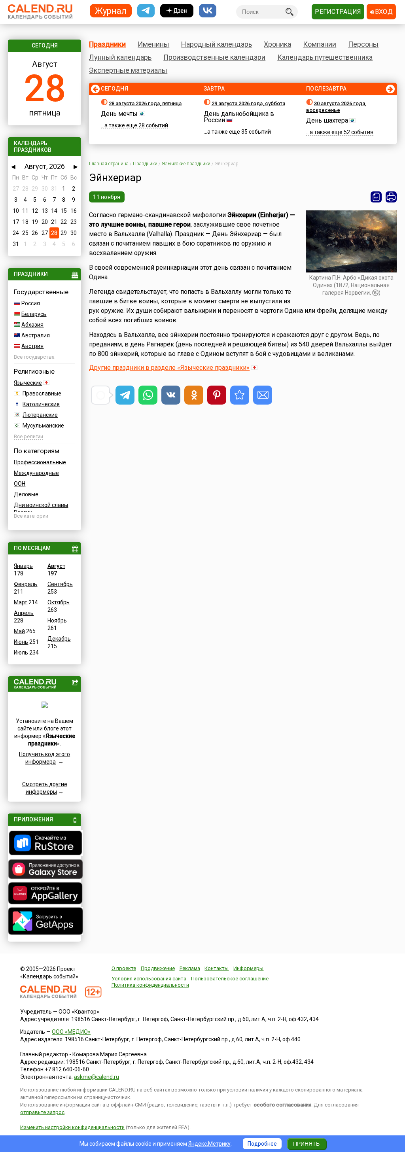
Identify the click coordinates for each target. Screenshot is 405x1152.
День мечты (119, 113)
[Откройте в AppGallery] (44, 894)
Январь (23, 566)
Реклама (190, 968)
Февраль (25, 584)
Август (56, 566)
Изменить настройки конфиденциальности (72, 1127)
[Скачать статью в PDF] (376, 196)
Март (20, 602)
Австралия (35, 335)
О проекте (124, 968)
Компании (319, 44)
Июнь (21, 642)
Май (19, 631)
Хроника (277, 44)
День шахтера (327, 120)
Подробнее (262, 1144)
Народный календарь (216, 44)
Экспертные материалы (128, 70)
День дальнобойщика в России (239, 117)
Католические (41, 404)
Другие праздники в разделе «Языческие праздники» (169, 367)
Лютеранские (40, 415)
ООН (19, 483)
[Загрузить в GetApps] (44, 922)
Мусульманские (43, 425)
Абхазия (32, 325)
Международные (36, 473)
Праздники (107, 44)
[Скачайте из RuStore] (44, 844)
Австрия (32, 346)
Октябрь (58, 602)
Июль (21, 652)
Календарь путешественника (325, 57)
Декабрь (59, 639)
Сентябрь (60, 584)
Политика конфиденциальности (150, 985)
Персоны (363, 44)
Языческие (28, 383)
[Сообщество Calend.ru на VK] (207, 11)
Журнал (111, 10)
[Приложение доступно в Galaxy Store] (44, 870)
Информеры (248, 968)
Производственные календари (214, 57)
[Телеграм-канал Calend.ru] (146, 11)
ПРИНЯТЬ (306, 1144)
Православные (42, 393)
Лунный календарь (120, 57)
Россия (30, 303)
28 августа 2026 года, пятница (145, 103)
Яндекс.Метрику (209, 1144)
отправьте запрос (42, 1112)
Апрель (24, 613)
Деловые (26, 494)
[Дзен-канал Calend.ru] (176, 11)
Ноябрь (57, 620)
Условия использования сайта (149, 979)
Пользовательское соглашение (230, 979)
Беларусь (33, 314)
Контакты (216, 968)
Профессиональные (40, 462)
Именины (153, 44)
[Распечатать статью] (391, 196)
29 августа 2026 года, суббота (248, 103)
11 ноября (107, 197)
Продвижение (158, 968)
